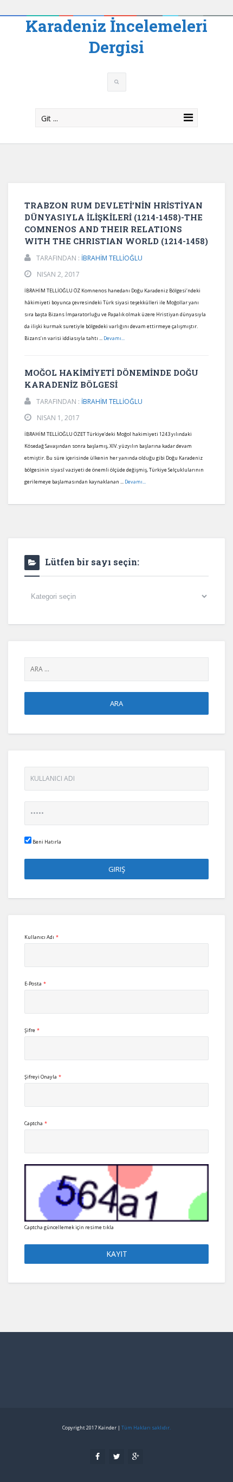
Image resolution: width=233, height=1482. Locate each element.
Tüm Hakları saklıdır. (146, 1427)
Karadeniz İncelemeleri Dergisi (116, 36)
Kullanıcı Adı (41, 937)
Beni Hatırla (46, 841)
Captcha (35, 1123)
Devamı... (114, 338)
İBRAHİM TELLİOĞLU (112, 258)
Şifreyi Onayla (42, 1076)
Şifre (32, 1030)
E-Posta (35, 983)
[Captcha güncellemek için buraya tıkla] (116, 1193)
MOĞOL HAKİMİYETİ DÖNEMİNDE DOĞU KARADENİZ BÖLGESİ (111, 378)
